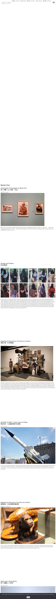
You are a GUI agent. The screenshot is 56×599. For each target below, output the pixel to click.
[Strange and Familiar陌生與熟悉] (28, 297)
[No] (54, 596)
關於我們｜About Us (47, 0)
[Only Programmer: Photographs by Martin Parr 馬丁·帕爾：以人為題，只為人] (22, 225)
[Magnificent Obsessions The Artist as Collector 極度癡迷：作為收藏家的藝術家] (28, 543)
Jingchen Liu (3, 506)
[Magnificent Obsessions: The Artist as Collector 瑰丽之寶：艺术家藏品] (27, 380)
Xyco (2, 345)
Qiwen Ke (2, 267)
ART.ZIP (2, 192)
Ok (28, 597)
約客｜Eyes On (39, 0)
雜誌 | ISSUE (23, 0)
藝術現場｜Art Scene (31, 0)
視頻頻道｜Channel (15, 0)
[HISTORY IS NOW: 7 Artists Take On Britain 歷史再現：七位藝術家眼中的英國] (28, 463)
